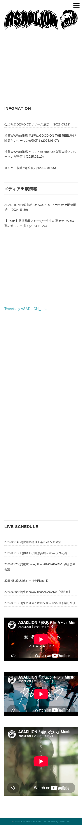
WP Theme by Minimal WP (57, 821)
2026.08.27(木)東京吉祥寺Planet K (26, 580)
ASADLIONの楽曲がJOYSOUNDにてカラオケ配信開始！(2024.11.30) (40, 207)
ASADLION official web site (27, 821)
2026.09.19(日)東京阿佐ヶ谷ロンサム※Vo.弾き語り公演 (39, 603)
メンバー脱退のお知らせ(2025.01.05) (30, 168)
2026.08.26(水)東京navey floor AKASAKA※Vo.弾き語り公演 (39, 567)
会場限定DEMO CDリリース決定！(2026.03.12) (37, 124)
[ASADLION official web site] (41, 13)
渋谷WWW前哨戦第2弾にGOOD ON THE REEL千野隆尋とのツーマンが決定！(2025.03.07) (40, 138)
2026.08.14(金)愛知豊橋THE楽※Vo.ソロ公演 (32, 542)
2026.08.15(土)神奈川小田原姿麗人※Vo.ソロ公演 (35, 553)
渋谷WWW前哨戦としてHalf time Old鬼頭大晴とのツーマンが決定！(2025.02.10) (40, 154)
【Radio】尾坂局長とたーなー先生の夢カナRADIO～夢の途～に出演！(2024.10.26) (40, 223)
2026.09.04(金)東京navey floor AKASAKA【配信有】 (37, 592)
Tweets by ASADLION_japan (26, 309)
